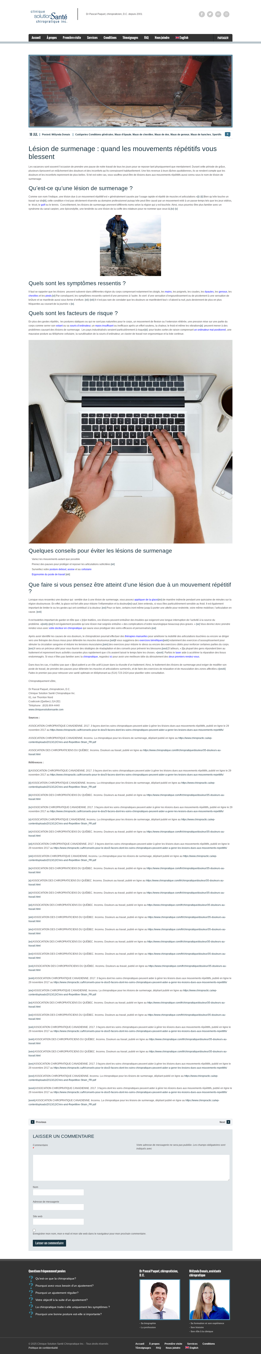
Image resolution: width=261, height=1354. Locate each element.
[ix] (72, 303)
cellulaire (86, 569)
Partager (223, 38)
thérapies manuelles (136, 636)
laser (178, 652)
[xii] (113, 564)
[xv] (130, 603)
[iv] (172, 208)
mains (168, 291)
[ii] (202, 196)
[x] (201, 325)
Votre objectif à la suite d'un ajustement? (61, 1299)
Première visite (72, 37)
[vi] (53, 295)
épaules (209, 291)
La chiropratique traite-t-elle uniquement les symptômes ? (72, 1306)
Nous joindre (162, 37)
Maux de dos (162, 134)
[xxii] (112, 640)
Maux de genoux (179, 134)
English (183, 37)
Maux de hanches (201, 134)
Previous (41, 1122)
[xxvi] (164, 648)
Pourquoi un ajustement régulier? (57, 1292)
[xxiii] (166, 640)
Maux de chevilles (143, 134)
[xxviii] (222, 668)
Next (222, 1122)
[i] (198, 196)
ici (111, 656)
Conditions (110, 37)
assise (71, 569)
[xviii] (44, 624)
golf (43, 204)
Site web (37, 1216)
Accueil (36, 37)
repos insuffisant (104, 325)
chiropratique (90, 656)
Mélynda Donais (61, 134)
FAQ (146, 37)
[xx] (198, 624)
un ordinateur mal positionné (210, 329)
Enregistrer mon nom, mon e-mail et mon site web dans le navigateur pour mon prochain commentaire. (89, 1233)
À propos (52, 37)
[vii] (86, 299)
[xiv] (160, 599)
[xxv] (31, 648)
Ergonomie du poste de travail (48, 574)
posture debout (58, 569)
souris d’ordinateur (80, 325)
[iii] (44, 200)
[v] (176, 208)
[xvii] (38, 611)
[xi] (146, 329)
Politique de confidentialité (43, 1347)
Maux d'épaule (123, 134)
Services (92, 37)
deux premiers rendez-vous (184, 656)
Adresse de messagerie (46, 1201)
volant (59, 325)
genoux (223, 291)
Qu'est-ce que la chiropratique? (55, 1278)
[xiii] (68, 574)
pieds (48, 295)
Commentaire (40, 1145)
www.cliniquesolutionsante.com (46, 709)
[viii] (92, 299)
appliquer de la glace (146, 599)
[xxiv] (105, 644)
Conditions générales (101, 134)
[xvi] (104, 607)
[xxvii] (160, 652)
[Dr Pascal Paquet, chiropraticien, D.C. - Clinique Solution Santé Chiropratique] (159, 1319)
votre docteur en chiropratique (65, 628)
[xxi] (154, 628)
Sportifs (216, 134)
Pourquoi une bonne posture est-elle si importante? (68, 1314)
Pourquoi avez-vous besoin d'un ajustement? (64, 1285)
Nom (35, 1187)
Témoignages (130, 37)
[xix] (51, 624)
